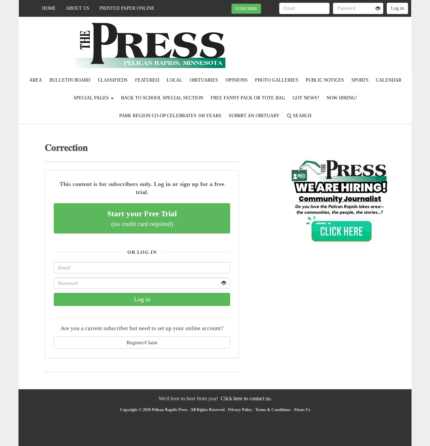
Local (174, 80)
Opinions (236, 80)
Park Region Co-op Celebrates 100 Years (170, 115)
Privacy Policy (240, 409)
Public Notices (325, 80)
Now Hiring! (342, 97)
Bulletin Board (69, 80)
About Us (77, 8)
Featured (147, 80)
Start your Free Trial (142, 218)
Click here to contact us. (246, 398)
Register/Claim (142, 342)
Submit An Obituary (254, 115)
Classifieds (113, 80)
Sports (360, 80)
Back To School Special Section (162, 97)
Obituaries (204, 80)
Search (301, 115)
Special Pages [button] (92, 97)
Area (35, 80)
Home (49, 8)
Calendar (388, 80)
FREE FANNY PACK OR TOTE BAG (248, 97)
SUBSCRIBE (246, 8)
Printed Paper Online (127, 8)
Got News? (306, 97)
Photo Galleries (276, 80)
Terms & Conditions (273, 409)
